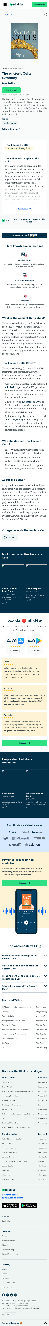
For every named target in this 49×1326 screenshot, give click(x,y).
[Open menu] (5, 5)
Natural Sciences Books (11, 1139)
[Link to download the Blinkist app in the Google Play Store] (29, 1205)
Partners (5, 1278)
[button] (24, 957)
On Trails (5, 1043)
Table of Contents (10, 129)
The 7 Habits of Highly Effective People (17, 1091)
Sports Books (7, 1166)
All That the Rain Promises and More (16, 1007)
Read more (23, 208)
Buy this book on (19, 235)
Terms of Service (8, 1303)
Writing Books (8, 1143)
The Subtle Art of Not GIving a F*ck (16, 1127)
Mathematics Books (10, 1152)
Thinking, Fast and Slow (11, 1105)
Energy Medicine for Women (13, 1020)
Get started (39, 4)
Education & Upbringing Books (14, 1161)
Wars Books (7, 1175)
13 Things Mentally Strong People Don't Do (18, 1116)
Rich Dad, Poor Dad (10, 1096)
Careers (5, 1274)
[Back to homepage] (16, 4)
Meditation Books (9, 1148)
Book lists (6, 1221)
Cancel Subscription (10, 1254)
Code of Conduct (9, 1283)
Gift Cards (6, 1245)
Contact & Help (8, 1249)
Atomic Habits (7, 1082)
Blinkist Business (8, 1240)
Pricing (5, 1236)
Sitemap (20, 1301)
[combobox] (10, 1314)
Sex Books (6, 1170)
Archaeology (10, 123)
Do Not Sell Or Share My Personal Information (20, 1308)
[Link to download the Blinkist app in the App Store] (10, 1205)
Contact (5, 1011)
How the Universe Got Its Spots (15, 1029)
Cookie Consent (8, 1306)
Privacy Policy (23, 1303)
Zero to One (7, 1109)
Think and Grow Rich (10, 1123)
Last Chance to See (10, 1038)
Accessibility (23, 1306)
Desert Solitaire (8, 1016)
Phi (3, 1047)
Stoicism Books (8, 1157)
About (4, 1269)
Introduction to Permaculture (14, 1034)
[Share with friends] (45, 14)
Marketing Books (8, 1179)
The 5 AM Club (8, 1087)
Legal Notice (31, 1301)
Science (8, 14)
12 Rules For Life (8, 1100)
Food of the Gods (9, 1025)
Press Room (7, 1287)
